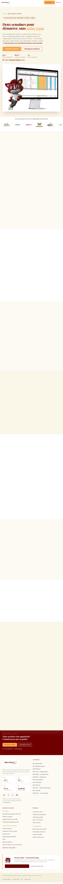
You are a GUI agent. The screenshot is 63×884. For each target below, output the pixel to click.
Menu (59, 2)
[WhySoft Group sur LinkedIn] (4, 795)
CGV (22, 879)
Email (8, 691)
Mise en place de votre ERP (39, 829)
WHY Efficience (36, 769)
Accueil (4, 13)
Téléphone (36, 691)
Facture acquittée (7, 828)
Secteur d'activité (38, 698)
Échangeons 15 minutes (32, 49)
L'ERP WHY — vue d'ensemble (40, 793)
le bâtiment (9, 603)
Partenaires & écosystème (39, 814)
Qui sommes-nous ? (38, 811)
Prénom (35, 684)
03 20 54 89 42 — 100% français (13, 749)
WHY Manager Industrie (39, 766)
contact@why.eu (7, 802)
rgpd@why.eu (30, 721)
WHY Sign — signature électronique (42, 787)
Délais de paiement (7, 842)
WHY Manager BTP (37, 763)
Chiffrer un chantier (7, 816)
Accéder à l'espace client (37, 866)
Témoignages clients (38, 817)
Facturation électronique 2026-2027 (12, 814)
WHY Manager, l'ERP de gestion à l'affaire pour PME (24, 601)
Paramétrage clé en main (39, 831)
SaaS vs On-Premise (38, 819)
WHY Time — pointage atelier (40, 771)
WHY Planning (36, 785)
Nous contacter (36, 822)
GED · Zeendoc (36, 790)
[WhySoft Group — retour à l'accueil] (5, 2)
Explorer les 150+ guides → (9, 847)
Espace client (28, 879)
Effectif (8, 698)
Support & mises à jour (38, 837)
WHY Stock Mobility (38, 779)
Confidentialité (15, 879)
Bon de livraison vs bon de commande (12, 844)
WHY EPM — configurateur (39, 777)
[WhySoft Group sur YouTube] (17, 795)
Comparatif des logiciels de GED (11, 822)
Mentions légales (7, 879)
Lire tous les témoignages (31, 512)
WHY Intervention (37, 782)
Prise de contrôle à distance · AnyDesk (17, 866)
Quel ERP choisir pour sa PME (10, 819)
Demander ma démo (11, 49)
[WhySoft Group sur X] (12, 795)
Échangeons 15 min (25, 744)
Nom (7, 684)
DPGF (4, 839)
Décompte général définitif (9, 836)
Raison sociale (10, 677)
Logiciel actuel (12, 705)
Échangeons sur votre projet (31, 715)
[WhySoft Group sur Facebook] (8, 795)
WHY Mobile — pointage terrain (40, 774)
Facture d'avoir (6, 834)
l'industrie (23, 603)
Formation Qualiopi (37, 834)
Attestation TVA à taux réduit (10, 831)
